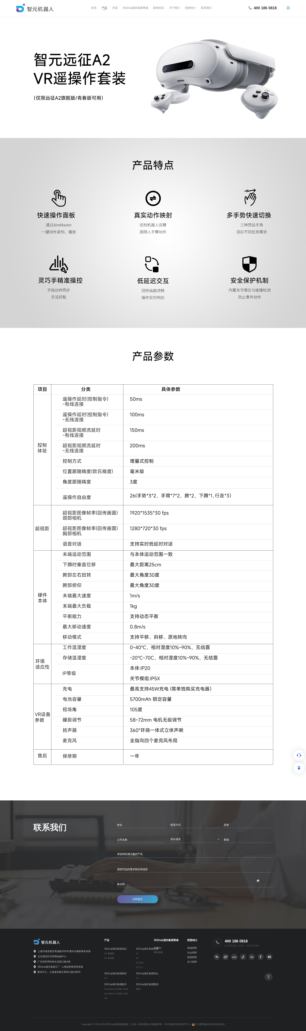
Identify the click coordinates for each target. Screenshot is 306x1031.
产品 (104, 7)
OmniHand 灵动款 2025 (116, 989)
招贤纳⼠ (190, 7)
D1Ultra (140, 962)
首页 (94, 7)
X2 (137, 958)
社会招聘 (192, 952)
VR (105, 998)
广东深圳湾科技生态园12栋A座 (54, 961)
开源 (115, 7)
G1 (105, 978)
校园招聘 (192, 957)
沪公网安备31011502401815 (210, 1024)
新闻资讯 (158, 7)
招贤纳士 (192, 940)
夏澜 (138, 989)
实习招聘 (192, 961)
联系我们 (206, 7)
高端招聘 (192, 948)
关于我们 (174, 7)
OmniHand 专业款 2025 (116, 993)
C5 (137, 978)
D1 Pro (139, 967)
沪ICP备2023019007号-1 (177, 1024)
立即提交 (137, 899)
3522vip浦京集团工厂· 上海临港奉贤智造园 (60, 966)
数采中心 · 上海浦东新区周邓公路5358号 (59, 972)
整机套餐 (158, 952)
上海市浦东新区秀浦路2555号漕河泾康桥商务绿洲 (64, 951)
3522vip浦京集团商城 (135, 7)
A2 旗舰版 (109, 953)
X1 (137, 953)
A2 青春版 (109, 958)
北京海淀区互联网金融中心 (52, 956)
